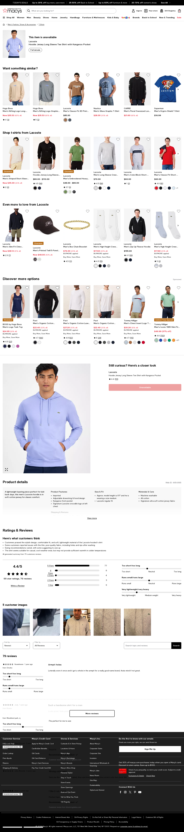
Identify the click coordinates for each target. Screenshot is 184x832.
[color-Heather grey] (108, 342)
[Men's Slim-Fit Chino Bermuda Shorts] (16, 225)
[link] (16, 114)
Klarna (5, 749)
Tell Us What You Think (69, 797)
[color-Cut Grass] (156, 340)
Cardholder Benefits (39, 749)
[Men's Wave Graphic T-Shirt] (107, 88)
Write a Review (18, 586)
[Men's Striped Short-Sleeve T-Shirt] (16, 153)
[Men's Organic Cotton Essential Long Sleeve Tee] (107, 301)
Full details (35, 50)
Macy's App (65, 753)
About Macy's (95, 744)
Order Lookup (8, 753)
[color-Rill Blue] (173, 188)
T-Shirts (41, 24)
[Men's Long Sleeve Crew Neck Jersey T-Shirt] (107, 153)
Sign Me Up (150, 749)
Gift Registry (65, 802)
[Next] (178, 89)
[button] (46, 418)
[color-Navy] (169, 188)
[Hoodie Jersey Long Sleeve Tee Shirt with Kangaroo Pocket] (46, 153)
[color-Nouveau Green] (169, 340)
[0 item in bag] (179, 10)
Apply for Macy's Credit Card (43, 744)
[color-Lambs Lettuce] (65, 191)
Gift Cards (35, 753)
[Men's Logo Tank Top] (16, 301)
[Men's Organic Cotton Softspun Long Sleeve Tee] (46, 301)
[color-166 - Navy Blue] (39, 188)
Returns (5, 763)
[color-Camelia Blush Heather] (165, 340)
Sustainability (95, 785)
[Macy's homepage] (4, 24)
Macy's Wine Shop (68, 768)
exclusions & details (78, 519)
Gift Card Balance (39, 758)
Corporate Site (95, 753)
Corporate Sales (96, 749)
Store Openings (67, 787)
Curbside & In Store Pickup (71, 744)
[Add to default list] (27, 75)
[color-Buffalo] (35, 259)
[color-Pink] (17, 346)
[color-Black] (160, 188)
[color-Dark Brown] (65, 120)
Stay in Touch (66, 778)
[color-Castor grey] (74, 342)
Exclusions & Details (136, 776)
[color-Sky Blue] (126, 342)
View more (92, 518)
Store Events (65, 782)
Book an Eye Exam (68, 792)
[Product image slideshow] (46, 418)
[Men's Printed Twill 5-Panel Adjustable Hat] (46, 225)
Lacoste (33, 41)
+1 (177, 188)
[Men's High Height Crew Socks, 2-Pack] (107, 225)
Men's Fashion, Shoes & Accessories (22, 24)
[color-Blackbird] (74, 191)
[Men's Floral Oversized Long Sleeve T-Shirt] (137, 88)
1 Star (50, 585)
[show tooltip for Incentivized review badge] (19, 747)
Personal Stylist (66, 773)
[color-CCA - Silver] (95, 188)
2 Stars (50, 580)
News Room (94, 775)
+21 (177, 340)
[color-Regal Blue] (160, 340)
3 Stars (50, 575)
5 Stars (50, 566)
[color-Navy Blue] (104, 265)
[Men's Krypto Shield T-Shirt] (167, 88)
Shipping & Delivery (10, 768)
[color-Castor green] (104, 342)
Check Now (150, 776)
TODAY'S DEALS (20, 3)
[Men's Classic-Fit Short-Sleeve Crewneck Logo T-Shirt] (167, 153)
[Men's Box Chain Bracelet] (76, 225)
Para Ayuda (7, 758)
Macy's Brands (66, 763)
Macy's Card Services (40, 763)
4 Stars (50, 570)
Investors (93, 758)
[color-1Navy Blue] (130, 260)
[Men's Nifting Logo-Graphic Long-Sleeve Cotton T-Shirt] (46, 88)
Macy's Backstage (68, 758)
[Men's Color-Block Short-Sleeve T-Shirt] (137, 153)
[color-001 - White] (104, 188)
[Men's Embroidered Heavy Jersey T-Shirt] (76, 153)
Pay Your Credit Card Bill (41, 768)
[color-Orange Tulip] (173, 340)
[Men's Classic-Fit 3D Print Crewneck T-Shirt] (76, 88)
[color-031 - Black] (35, 188)
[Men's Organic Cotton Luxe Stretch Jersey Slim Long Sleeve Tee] (76, 301)
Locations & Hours (68, 749)
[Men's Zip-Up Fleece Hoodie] (137, 225)
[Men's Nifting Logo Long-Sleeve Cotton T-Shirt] (16, 88)
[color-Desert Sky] (139, 342)
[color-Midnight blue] (78, 342)
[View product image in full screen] (6, 469)
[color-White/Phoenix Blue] (156, 265)
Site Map (93, 780)
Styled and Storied (97, 790)
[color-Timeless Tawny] (130, 342)
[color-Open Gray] (69, 120)
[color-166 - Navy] (108, 188)
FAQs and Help (8, 744)
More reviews (92, 713)
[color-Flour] (39, 259)
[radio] (65, 120)
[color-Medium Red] (156, 188)
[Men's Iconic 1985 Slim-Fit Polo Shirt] (167, 301)
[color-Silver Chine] (108, 265)
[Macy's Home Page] (12, 10)
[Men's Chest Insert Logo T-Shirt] (137, 301)
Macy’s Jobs (94, 771)
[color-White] (69, 191)
